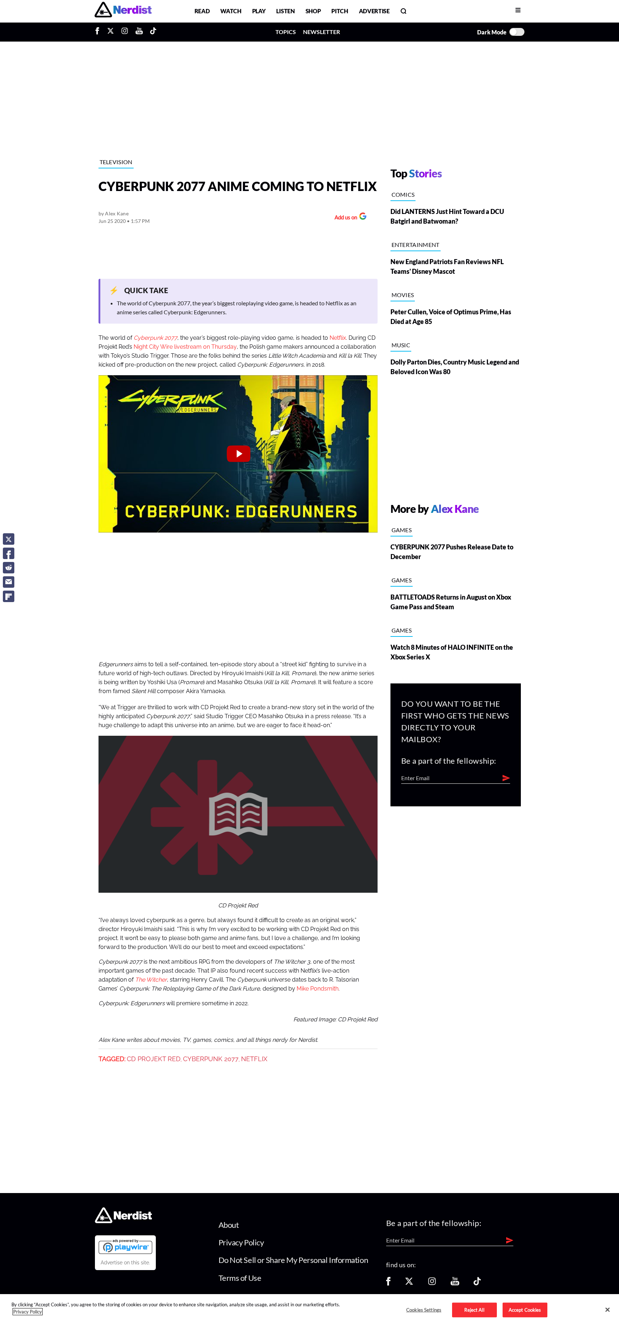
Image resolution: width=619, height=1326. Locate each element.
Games (402, 529)
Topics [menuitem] (285, 31)
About (229, 1225)
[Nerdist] (123, 11)
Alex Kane (117, 213)
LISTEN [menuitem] (285, 11)
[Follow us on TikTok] (477, 1283)
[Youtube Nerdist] (139, 32)
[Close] (607, 1309)
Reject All (474, 1309)
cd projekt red (154, 1059)
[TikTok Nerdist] (153, 32)
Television (116, 161)
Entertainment (416, 244)
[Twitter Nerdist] (110, 32)
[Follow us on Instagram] (432, 1283)
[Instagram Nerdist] (124, 32)
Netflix (338, 338)
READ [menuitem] (202, 11)
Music (401, 345)
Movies (403, 294)
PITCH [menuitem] (339, 11)
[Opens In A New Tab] (125, 1246)
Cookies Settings (423, 1309)
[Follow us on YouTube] (455, 1283)
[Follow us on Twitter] (409, 1283)
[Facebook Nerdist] (99, 32)
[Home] (123, 1221)
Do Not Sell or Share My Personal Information (293, 1260)
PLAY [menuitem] (259, 11)
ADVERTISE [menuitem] (374, 11)
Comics (403, 194)
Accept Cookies (525, 1309)
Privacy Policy (241, 1242)
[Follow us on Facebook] (388, 1283)
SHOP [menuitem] (313, 11)
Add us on (344, 218)
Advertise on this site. (125, 1262)
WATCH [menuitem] (230, 11)
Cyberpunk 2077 (211, 1059)
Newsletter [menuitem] (321, 31)
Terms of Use (240, 1278)
